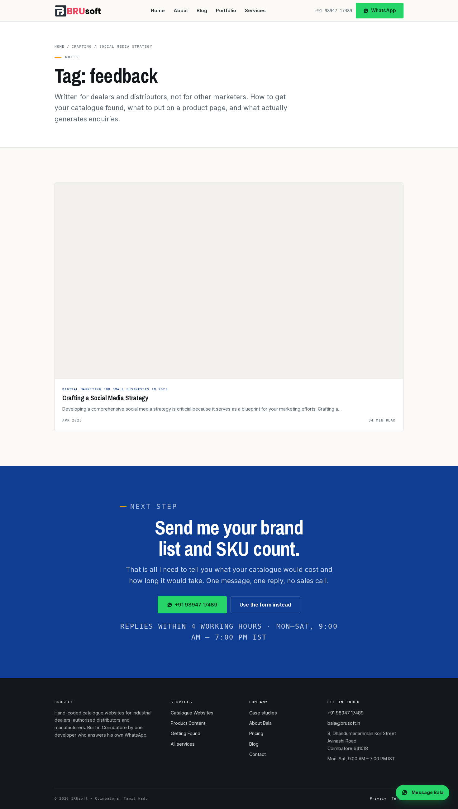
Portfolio (226, 10)
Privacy (378, 799)
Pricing (256, 733)
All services (183, 744)
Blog (202, 10)
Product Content (188, 723)
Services (255, 10)
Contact (257, 754)
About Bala (260, 723)
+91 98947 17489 (333, 10)
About (181, 10)
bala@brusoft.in (343, 723)
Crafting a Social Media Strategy (105, 397)
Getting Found (185, 733)
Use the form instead (265, 605)
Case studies (263, 712)
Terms (397, 799)
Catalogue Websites (192, 712)
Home (158, 10)
